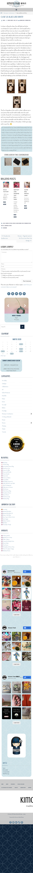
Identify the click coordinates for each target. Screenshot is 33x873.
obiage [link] (2, 59)
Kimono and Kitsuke (6, 472)
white (10, 225)
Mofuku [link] (16, 162)
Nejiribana (4, 522)
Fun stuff (4, 404)
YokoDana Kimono (6, 550)
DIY (3, 389)
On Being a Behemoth (6, 416)
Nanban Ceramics (6, 520)
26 (21, 351)
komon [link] (4, 197)
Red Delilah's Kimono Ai (7, 481)
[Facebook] (8, 293)
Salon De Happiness (6, 485)
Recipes (3, 419)
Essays (3, 398)
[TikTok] (20, 293)
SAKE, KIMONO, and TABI (8, 483)
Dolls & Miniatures (6, 392)
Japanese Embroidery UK (7, 513)
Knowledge (4, 410)
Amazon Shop (23, 787)
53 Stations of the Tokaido (6, 787)
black (4, 223)
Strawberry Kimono (6, 492)
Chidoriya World (6, 535)
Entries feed (5, 770)
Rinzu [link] (24, 163)
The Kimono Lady (6, 496)
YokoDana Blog (5, 498)
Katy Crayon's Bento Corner (8, 517)
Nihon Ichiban (5, 543)
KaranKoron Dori (6, 468)
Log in (4, 768)
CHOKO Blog (5, 464)
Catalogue (4, 383)
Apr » (4, 355)
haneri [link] (25, 57)
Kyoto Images (5, 519)
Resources (13, 784)
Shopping (4, 426)
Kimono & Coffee (6, 470)
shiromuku (6, 225)
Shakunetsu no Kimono (7, 487)
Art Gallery (4, 380)
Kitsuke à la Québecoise (5, 237)
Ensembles (4, 395)
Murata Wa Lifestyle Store (8, 541)
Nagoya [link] (16, 163)
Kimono (7, 223)
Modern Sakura (5, 539)
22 (2, 351)
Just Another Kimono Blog (8, 466)
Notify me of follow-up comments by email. (13, 275)
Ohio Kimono (5, 545)
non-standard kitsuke (26, 223)
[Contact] (24, 293)
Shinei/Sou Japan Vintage (8, 548)
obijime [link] (29, 71)
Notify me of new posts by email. (11, 277)
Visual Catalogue (21, 784)
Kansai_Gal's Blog (6, 515)
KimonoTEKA (5, 479)
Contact (16, 787)
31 (11, 353)
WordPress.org (6, 773)
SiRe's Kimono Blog (6, 491)
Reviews (3, 422)
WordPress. (21, 817)
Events (3, 401)
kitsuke (10, 223)
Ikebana (3, 407)
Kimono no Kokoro (6, 477)
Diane (4, 20)
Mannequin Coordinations (9, 13)
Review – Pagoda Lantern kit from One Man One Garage (25, 238)
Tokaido (3, 429)
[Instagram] (12, 293)
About (7, 784)
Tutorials (4, 432)
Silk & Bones (5, 489)
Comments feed (6, 771)
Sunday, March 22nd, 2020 (12, 20)
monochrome (19, 223)
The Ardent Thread (6, 524)
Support (29, 787)
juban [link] (5, 48)
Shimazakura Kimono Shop (8, 547)
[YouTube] (16, 293)
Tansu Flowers (5, 494)
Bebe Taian (4, 462)
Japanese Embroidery (6, 511)
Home (2, 784)
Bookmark (5, 228)
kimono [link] (3, 38)
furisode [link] (3, 45)
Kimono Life (5, 475)
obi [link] (17, 57)
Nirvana (16, 817)
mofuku (14, 223)
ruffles (2, 225)
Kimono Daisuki (5, 474)
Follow (28, 571)
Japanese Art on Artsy (7, 537)
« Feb (1, 355)
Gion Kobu (4, 509)
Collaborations (5, 386)
